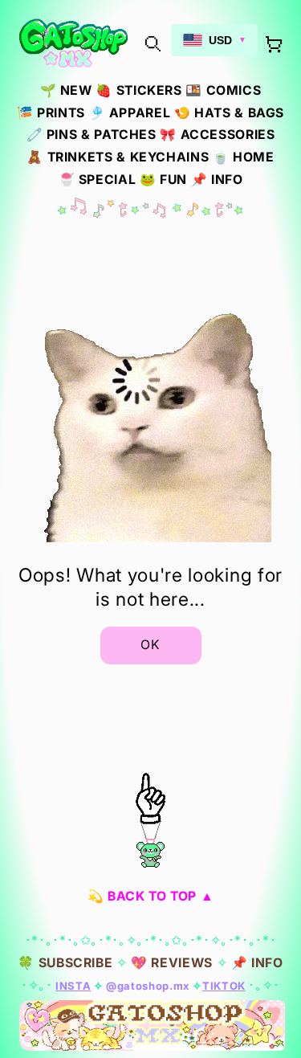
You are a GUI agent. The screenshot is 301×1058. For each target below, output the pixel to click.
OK (150, 644)
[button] (152, 42)
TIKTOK (224, 985)
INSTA (73, 985)
